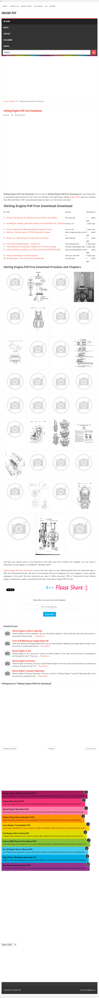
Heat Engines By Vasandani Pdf (17, 865)
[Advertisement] (49, 76)
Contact (7, 33)
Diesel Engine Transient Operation (28, 670)
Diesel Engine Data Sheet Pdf (15, 809)
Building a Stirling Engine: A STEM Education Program (28, 232)
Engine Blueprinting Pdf (13, 801)
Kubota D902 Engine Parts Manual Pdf (19, 841)
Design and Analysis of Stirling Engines (22, 255)
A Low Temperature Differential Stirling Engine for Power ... (30, 229)
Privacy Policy (26, 6)
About (5, 6)
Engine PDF (9, 13)
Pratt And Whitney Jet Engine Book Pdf (30, 640)
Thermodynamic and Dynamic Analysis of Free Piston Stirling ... (32, 247)
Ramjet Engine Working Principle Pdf (19, 793)
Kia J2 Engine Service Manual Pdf (17, 849)
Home (7, 21)
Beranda (51, 748)
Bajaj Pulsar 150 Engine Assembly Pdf (19, 857)
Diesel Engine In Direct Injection (27, 630)
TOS (45, 6)
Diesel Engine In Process (23, 660)
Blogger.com (92, 990)
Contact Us (14, 6)
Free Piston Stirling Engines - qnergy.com (23, 244)
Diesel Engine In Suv (21, 650)
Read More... (40, 636)
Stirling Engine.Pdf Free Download (18, 570)
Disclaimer (38, 6)
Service (6, 46)
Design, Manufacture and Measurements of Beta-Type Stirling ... (32, 218)
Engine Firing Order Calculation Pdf (18, 817)
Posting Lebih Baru (9, 748)
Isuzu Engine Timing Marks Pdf (16, 825)
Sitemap (52, 6)
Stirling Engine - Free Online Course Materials (25, 258)
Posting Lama (91, 748)
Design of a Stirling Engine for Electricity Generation (27, 238)
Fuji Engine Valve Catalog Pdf (16, 833)
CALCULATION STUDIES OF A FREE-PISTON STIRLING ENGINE (33, 250)
